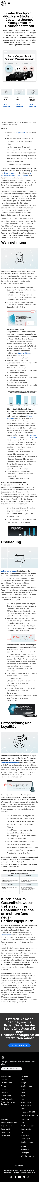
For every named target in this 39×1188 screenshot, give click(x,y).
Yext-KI (23, 1109)
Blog (22, 1123)
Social (23, 1093)
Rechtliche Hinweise (26, 1170)
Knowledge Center (27, 1142)
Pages (23, 1096)
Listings (23, 1083)
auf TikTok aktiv (31, 438)
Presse (3, 1086)
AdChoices (7, 1173)
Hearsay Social (26, 1102)
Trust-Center (25, 1136)
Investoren (4, 1093)
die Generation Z (9, 173)
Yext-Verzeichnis (6, 1099)
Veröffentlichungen (27, 1126)
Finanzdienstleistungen (9, 1123)
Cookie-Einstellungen (28, 1173)
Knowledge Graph (27, 1086)
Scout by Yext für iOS (28, 1112)
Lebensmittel (5, 1132)
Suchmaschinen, (24, 353)
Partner (3, 1089)
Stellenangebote (6, 1083)
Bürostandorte (6, 1096)
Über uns (4, 1080)
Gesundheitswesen (7, 1126)
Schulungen (25, 1153)
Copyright (16, 1173)
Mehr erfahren (6, 105)
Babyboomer (20, 133)
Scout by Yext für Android (29, 1115)
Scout (23, 1080)
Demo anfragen (11, 1069)
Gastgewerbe (5, 1136)
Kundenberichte (26, 1129)
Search (23, 1099)
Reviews (23, 1089)
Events (23, 1132)
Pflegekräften (6, 935)
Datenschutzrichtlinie (11, 1170)
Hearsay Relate (26, 1105)
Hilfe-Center (25, 1150)
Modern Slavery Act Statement (8, 1103)
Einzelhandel (5, 1129)
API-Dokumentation (27, 1156)
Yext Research (25, 1139)
